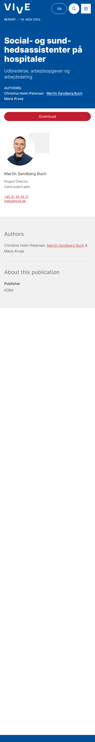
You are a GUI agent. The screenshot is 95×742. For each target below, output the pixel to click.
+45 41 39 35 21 (16, 197)
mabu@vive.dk (15, 201)
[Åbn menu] (86, 8)
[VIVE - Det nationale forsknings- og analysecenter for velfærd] (17, 8)
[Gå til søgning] (74, 8)
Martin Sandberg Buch (64, 93)
